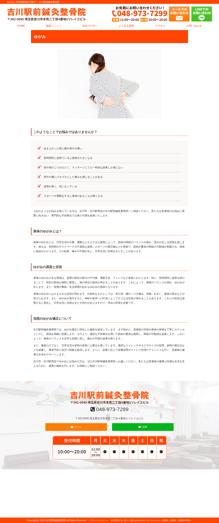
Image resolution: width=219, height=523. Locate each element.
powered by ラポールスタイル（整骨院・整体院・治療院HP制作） (163, 520)
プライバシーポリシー (99, 520)
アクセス (160, 25)
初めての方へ (90, 25)
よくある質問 (126, 25)
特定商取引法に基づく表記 (122, 520)
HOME (21, 25)
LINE (144, 427)
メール (77, 427)
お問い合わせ (194, 25)
